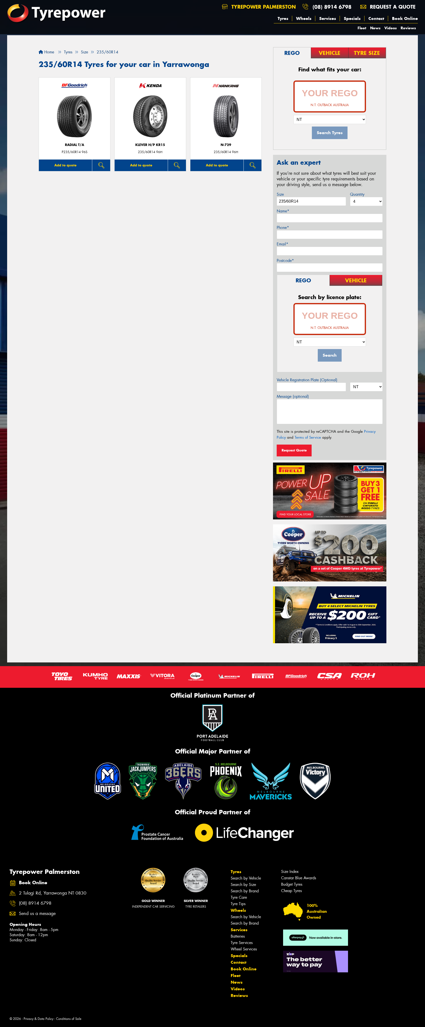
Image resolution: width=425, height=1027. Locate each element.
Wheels (303, 18)
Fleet (362, 28)
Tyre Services (242, 942)
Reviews (408, 28)
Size (280, 194)
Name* (283, 211)
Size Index (290, 871)
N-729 (226, 145)
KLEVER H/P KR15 (150, 145)
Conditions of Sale (68, 1019)
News (375, 28)
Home (48, 52)
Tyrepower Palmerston (263, 7)
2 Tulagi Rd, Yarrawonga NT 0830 (52, 893)
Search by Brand (245, 891)
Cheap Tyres (291, 890)
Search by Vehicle (246, 878)
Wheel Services (244, 949)
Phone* (283, 227)
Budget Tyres (291, 884)
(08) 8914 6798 (332, 7)
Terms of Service (308, 437)
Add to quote (65, 165)
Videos (390, 28)
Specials (352, 18)
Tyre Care (239, 897)
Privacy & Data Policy (38, 1019)
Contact (376, 18)
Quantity (357, 194)
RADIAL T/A (74, 145)
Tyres (283, 18)
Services (327, 18)
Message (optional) (293, 396)
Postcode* (285, 260)
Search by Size (243, 884)
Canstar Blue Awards (298, 878)
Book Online (405, 18)
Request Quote (294, 450)
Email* (282, 244)
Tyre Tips (238, 903)
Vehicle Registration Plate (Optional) (307, 380)
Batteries (238, 936)
